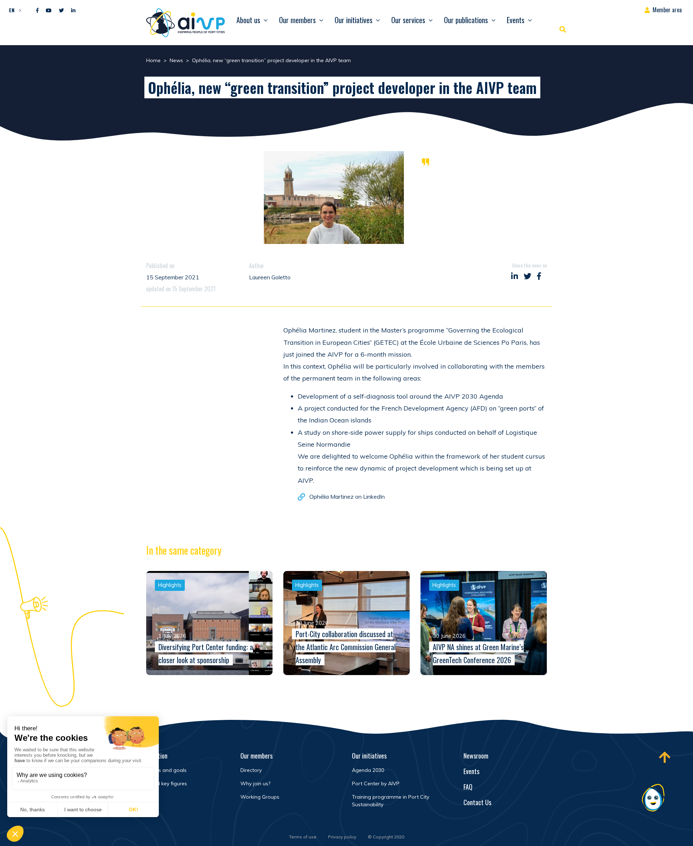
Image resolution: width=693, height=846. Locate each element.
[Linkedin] (73, 10)
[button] (13, 10)
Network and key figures (158, 783)
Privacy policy (342, 836)
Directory (251, 770)
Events (515, 19)
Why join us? (255, 783)
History (137, 797)
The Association (148, 755)
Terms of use (303, 836)
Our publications (466, 19)
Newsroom (475, 755)
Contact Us (477, 802)
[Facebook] (37, 10)
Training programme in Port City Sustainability (390, 801)
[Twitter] (61, 10)
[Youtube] (48, 10)
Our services (408, 19)
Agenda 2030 (368, 770)
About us (248, 19)
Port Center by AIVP (376, 783)
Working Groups (259, 797)
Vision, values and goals (158, 770)
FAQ (467, 786)
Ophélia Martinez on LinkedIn (347, 496)
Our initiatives (353, 19)
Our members (297, 19)
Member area (667, 9)
